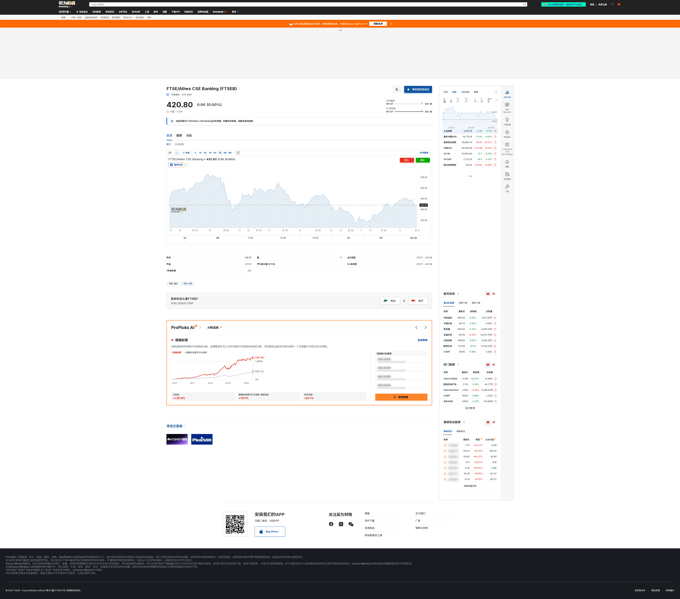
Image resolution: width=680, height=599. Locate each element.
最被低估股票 (452, 422)
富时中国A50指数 (452, 136)
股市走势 (449, 294)
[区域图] (177, 153)
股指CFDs (127, 17)
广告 (417, 520)
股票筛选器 (203, 11)
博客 (367, 513)
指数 (63, 17)
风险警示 (670, 590)
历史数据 (179, 144)
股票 (476, 92)
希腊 (190, 283)
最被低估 (448, 431)
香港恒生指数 (450, 142)
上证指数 (448, 131)
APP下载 (370, 520)
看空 (393, 300)
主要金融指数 (91, 17)
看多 (420, 300)
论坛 (189, 135)
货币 (446, 92)
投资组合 (370, 527)
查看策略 (422, 340)
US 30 (447, 153)
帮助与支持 (421, 527)
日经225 (448, 148)
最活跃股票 (449, 303)
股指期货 (116, 17)
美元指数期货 (450, 165)
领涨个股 (463, 303)
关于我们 (420, 513)
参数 (149, 17)
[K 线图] (170, 153)
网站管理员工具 (373, 535)
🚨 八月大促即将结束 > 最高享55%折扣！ (563, 4)
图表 (179, 135)
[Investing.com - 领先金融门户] (67, 4)
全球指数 (139, 17)
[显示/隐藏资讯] (238, 153)
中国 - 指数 (76, 17)
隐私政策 (655, 590)
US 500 (447, 159)
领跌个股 (476, 303)
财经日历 (189, 11)
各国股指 (104, 17)
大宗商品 (465, 92)
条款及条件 (640, 590)
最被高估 (461, 431)
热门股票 (449, 364)
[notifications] (612, 4)
